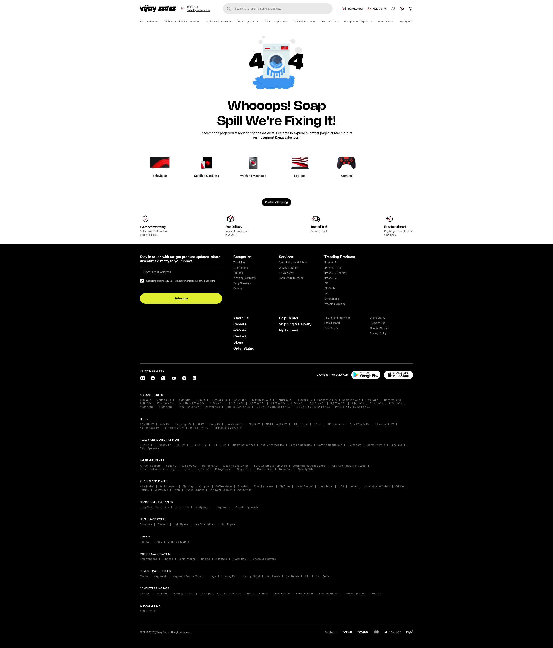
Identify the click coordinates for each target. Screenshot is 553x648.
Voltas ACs (164, 400)
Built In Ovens (168, 486)
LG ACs (200, 400)
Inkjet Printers (282, 593)
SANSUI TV (147, 424)
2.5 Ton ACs (338, 403)
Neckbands (182, 507)
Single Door (244, 469)
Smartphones (148, 559)
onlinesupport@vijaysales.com (276, 137)
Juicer (354, 486)
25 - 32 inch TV (359, 424)
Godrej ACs (239, 400)
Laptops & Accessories (219, 21)
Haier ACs (372, 400)
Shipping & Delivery (295, 324)
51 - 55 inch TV (174, 427)
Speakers (396, 445)
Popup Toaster (194, 489)
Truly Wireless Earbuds (154, 507)
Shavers (163, 524)
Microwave (161, 489)
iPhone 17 (330, 262)
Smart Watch (148, 610)
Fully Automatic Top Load (270, 465)
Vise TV (164, 424)
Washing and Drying (236, 465)
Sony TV (215, 424)
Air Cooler (330, 288)
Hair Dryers (228, 524)
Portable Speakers (246, 507)
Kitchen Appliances (276, 21)
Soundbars (354, 445)
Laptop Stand (251, 576)
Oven (176, 489)
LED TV (144, 445)
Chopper (204, 486)
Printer (263, 593)
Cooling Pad (229, 576)
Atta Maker (147, 486)
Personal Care (330, 21)
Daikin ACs (183, 400)
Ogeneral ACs (392, 400)
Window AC (189, 465)
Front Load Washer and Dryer (158, 469)
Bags (213, 576)
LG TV (200, 424)
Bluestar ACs (219, 400)
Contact (239, 336)
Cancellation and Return (293, 262)
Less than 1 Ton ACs (192, 403)
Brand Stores (385, 21)
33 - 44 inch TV (384, 424)
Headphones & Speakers (358, 21)
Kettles (144, 489)
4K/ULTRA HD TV (276, 424)
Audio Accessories (272, 445)
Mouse (144, 576)
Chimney (188, 486)
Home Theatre (376, 445)
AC (326, 283)
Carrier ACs (284, 400)
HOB (341, 486)
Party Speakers (242, 283)
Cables (205, 559)
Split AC (171, 465)
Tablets (144, 541)
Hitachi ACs (304, 400)
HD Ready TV (163, 445)
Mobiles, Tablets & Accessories (182, 21)
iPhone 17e (331, 278)
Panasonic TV (234, 424)
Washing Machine (334, 304)
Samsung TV (183, 424)
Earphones (223, 507)
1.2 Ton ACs (236, 403)
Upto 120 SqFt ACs (238, 407)
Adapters (221, 559)
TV (326, 293)
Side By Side (305, 469)
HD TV (317, 424)
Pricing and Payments (337, 317)
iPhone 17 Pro (332, 267)
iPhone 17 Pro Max (335, 272)
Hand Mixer (325, 486)
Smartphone (240, 267)
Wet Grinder (245, 489)
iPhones (168, 559)
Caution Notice (379, 328)
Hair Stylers (180, 524)
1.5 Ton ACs (257, 403)
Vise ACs (145, 400)
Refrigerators (223, 469)
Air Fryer (285, 486)
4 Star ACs (146, 407)
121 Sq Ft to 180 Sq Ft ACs (272, 407)
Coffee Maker (223, 486)
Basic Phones (186, 559)
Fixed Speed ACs (188, 407)
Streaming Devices (243, 445)
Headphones (202, 507)
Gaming (238, 288)
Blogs (238, 342)
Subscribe (181, 298)
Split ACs (146, 403)
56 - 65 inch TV (199, 427)
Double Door (265, 469)
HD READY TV (336, 424)
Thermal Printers (355, 593)
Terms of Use (377, 323)
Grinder (400, 486)
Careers (239, 324)
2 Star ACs (376, 403)
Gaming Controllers (329, 445)
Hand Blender (304, 486)
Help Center (379, 8)
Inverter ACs (212, 407)
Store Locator (355, 8)
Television (239, 262)
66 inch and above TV (228, 427)
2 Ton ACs (297, 403)
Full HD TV (219, 445)
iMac (250, 593)
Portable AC (210, 465)
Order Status (243, 348)
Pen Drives (292, 576)
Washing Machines (244, 278)
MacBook (162, 593)
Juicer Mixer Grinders (376, 486)
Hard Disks (322, 576)
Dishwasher (202, 469)
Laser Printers (305, 593)
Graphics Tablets (178, 541)
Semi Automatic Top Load (308, 465)
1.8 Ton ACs (278, 403)
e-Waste (239, 330)
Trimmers (146, 524)
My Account (288, 330)
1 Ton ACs (216, 403)
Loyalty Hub (406, 21)
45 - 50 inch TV (149, 427)
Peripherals (273, 576)
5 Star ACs (165, 407)
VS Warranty (286, 272)
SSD (307, 576)
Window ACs (165, 403)
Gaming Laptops (183, 593)
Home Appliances (248, 21)
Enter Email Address (157, 272)
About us (240, 318)
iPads (158, 541)
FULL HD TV (300, 424)
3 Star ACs (395, 403)
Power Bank (239, 559)
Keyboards (161, 576)
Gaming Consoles (300, 445)
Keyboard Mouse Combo (188, 576)
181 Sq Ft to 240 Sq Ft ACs (312, 407)
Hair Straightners (205, 524)
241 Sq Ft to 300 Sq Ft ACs (352, 407)
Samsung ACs (351, 400)
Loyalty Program (288, 267)
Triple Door (286, 469)
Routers (376, 593)
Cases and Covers (264, 559)
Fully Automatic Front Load (348, 465)
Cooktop (243, 486)
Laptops (238, 272)
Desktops (205, 593)
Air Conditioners (149, 21)
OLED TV (254, 424)
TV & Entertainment (304, 21)
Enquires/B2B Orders (291, 278)
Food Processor (264, 486)
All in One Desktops (229, 593)
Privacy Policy (378, 333)
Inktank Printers (329, 593)
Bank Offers (331, 328)
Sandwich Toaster (221, 489)
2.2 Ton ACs (317, 403)
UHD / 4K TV (199, 445)
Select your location (198, 10)
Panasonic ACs (327, 400)
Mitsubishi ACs (261, 400)
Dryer (186, 469)
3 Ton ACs (357, 403)
